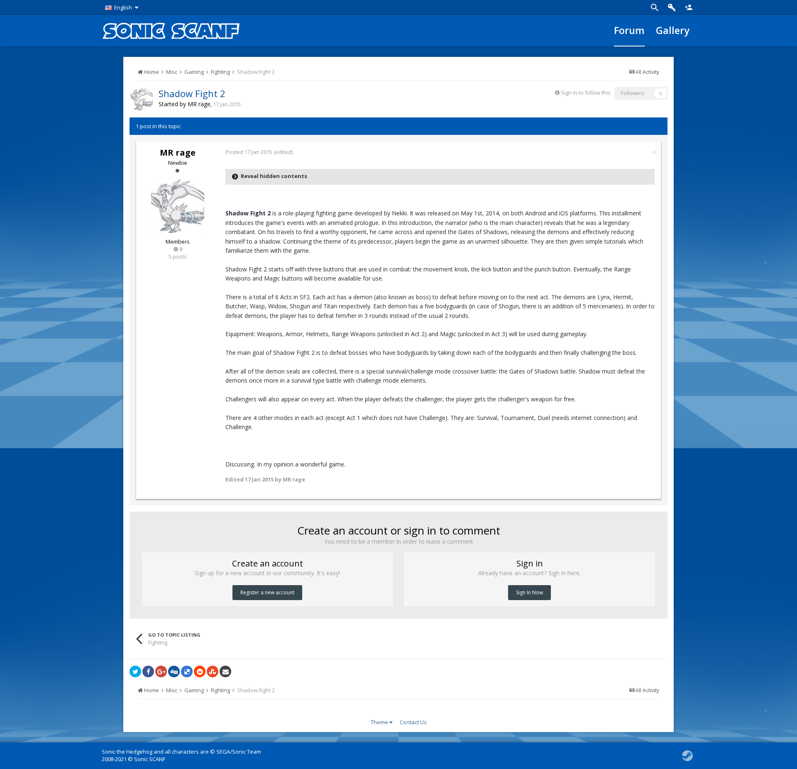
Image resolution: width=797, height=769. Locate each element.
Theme (380, 722)
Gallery (672, 30)
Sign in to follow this (586, 92)
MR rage (199, 104)
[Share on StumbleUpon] (212, 671)
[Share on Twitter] (135, 671)
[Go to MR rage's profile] (141, 99)
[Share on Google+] (161, 671)
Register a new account (267, 592)
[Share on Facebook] (148, 671)
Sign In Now (529, 592)
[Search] (654, 7)
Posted (248, 152)
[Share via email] (225, 671)
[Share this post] (654, 152)
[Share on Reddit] (199, 671)
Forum (629, 30)
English (123, 7)
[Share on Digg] (174, 671)
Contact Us (413, 722)
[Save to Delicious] (187, 671)
